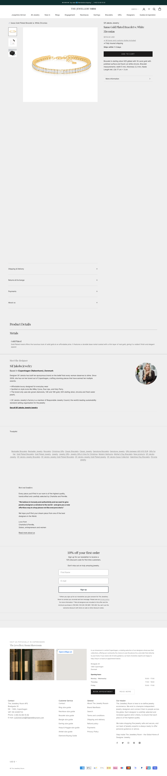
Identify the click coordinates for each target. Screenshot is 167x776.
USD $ (134, 9)
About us (11, 302)
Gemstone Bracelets (101, 451)
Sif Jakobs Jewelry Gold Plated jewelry (90, 457)
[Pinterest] (134, 742)
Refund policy (92, 723)
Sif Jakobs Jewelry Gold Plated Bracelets (57, 457)
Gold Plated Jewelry (43, 454)
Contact (62, 703)
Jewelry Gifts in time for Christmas (84, 454)
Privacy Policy (93, 732)
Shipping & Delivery (16, 269)
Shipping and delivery (96, 719)
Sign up (83, 589)
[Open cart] (160, 9)
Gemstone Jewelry (117, 451)
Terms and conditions (95, 715)
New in (47, 15)
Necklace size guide (67, 711)
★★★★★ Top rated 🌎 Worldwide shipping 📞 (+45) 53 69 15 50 (83, 2)
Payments (12, 291)
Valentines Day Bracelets (140, 457)
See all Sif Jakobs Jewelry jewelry (24, 408)
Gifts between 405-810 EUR (137, 451)
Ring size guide (65, 707)
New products (139, 454)
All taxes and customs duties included (120, 40)
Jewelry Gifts (64, 454)
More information (112, 79)
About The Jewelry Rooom (97, 703)
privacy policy (104, 599)
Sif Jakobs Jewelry (111, 23)
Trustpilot (13, 431)
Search (90, 711)
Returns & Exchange (16, 280)
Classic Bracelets (72, 451)
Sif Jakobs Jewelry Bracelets (28, 457)
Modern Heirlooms (106, 454)
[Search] (154, 9)
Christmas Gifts (58, 451)
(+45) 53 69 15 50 (21, 715)
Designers (131, 15)
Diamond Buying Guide (68, 736)
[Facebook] (117, 742)
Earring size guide (66, 723)
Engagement (70, 15)
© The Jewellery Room (17, 768)
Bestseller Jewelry (35, 451)
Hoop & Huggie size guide (69, 727)
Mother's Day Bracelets (123, 454)
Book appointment (103, 691)
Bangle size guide (66, 719)
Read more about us (27, 533)
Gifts (120, 15)
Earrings (97, 15)
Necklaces (84, 15)
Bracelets (109, 15)
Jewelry (55, 454)
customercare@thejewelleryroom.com (29, 718)
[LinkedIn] (139, 742)
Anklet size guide (65, 732)
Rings (57, 15)
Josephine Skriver (18, 15)
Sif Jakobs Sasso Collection (118, 457)
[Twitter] (123, 742)
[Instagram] (128, 742)
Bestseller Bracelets (19, 451)
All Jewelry (35, 15)
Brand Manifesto (93, 707)
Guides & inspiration (148, 15)
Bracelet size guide (66, 715)
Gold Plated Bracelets (25, 454)
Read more (125, 691)
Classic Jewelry (86, 451)
